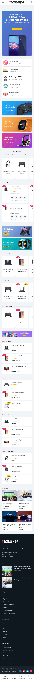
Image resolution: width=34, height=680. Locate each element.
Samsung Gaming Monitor (18, 366)
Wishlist (5, 631)
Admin (5, 508)
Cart (4, 623)
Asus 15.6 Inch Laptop (8, 269)
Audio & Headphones (14, 186)
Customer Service (8, 658)
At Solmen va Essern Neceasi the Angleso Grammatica (24, 505)
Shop (4, 629)
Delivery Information (8, 650)
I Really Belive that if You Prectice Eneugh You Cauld (9, 526)
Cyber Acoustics (16, 403)
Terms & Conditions (8, 653)
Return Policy (7, 656)
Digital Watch (6, 599)
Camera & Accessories (15, 205)
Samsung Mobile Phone (16, 208)
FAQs (4, 637)
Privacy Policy (7, 647)
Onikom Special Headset (8, 171)
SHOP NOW (17, 29)
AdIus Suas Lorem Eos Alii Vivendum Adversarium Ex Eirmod (25, 526)
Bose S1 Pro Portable (16, 189)
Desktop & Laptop (8, 601)
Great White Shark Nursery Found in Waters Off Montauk (9, 505)
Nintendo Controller (22, 171)
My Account (6, 626)
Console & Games (8, 610)
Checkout (5, 634)
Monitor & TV (6, 607)
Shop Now (6, 233)
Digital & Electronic (8, 604)
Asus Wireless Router (22, 296)
